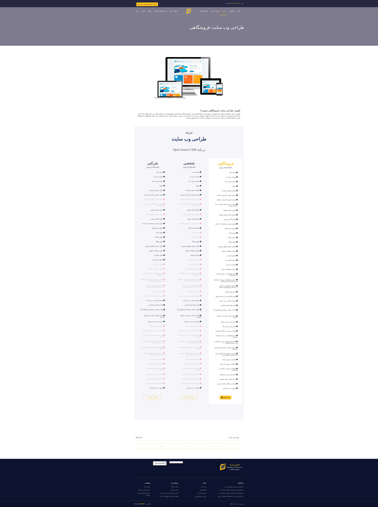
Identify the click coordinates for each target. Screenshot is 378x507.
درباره (137, 11)
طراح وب (142, 504)
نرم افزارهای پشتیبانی (160, 11)
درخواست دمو (174, 11)
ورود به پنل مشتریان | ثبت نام (147, 4)
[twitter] (145, 463)
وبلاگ (149, 11)
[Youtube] (142, 463)
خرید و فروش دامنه (200, 496)
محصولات (232, 11)
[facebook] (149, 463)
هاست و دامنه (215, 11)
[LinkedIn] (139, 463)
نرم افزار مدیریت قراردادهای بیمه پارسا (232, 490)
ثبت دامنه (203, 486)
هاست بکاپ (174, 486)
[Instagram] (135, 463)
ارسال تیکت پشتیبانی (144, 490)
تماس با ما (147, 486)
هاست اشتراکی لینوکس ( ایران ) (168, 496)
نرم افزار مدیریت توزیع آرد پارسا (234, 486)
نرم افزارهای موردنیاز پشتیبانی (144, 494)
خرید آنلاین (226, 397)
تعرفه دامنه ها (202, 493)
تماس (143, 11)
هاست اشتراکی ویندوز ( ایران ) (169, 493)
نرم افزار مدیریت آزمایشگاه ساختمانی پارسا (231, 496)
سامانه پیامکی (204, 11)
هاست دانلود (174, 490)
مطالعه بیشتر (189, 397)
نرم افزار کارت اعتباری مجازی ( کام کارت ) (231, 493)
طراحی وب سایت (234, 437)
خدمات (224, 11)
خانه (239, 11)
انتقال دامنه (203, 490)
